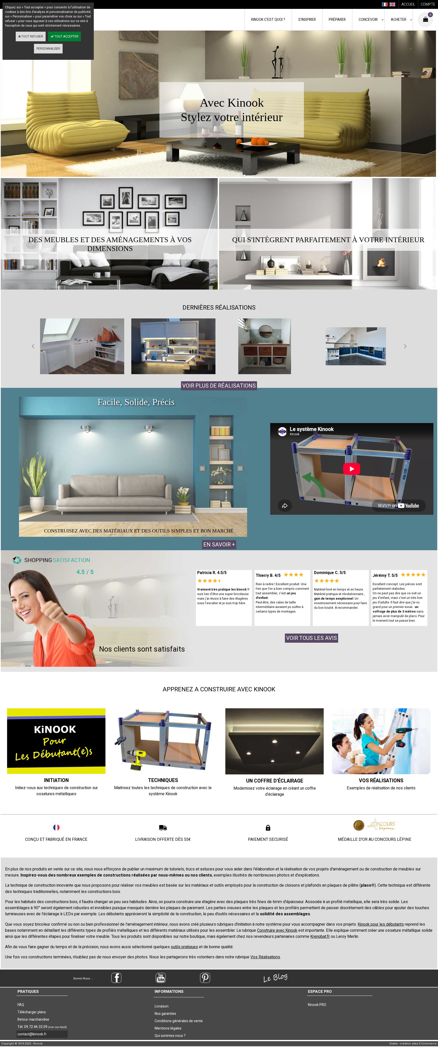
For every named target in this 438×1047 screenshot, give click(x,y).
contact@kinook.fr (32, 1034)
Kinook (268, 19)
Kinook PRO (317, 1004)
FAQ (20, 1004)
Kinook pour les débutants (381, 924)
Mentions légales (168, 1028)
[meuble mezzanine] (173, 346)
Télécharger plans (31, 1012)
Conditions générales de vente (179, 1021)
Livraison (162, 1006)
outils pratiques (184, 947)
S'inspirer (307, 19)
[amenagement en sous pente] (82, 346)
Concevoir (368, 19)
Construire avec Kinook (277, 930)
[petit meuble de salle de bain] (264, 346)
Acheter (398, 19)
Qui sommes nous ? (170, 1035)
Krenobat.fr (320, 937)
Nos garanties (165, 1013)
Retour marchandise (33, 1019)
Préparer (337, 19)
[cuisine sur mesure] (356, 346)
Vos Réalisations (265, 957)
